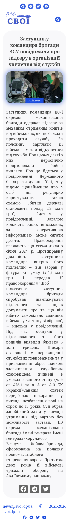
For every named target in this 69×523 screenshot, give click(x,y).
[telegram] (34, 489)
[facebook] (23, 489)
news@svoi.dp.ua (18, 506)
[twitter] (45, 489)
